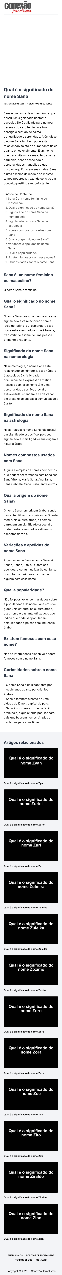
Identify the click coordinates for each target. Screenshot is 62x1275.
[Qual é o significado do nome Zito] (31, 1136)
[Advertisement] (31, 46)
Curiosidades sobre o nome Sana (32, 262)
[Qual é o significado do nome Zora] (31, 1053)
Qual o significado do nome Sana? (31, 207)
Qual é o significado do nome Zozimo (25, 990)
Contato (41, 1260)
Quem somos (15, 1255)
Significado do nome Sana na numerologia (28, 214)
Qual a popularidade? (23, 253)
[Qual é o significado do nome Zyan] (31, 763)
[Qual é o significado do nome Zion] (31, 1219)
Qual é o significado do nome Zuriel (24, 824)
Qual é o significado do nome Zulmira (25, 907)
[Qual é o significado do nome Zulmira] (31, 887)
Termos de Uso (24, 1260)
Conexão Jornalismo (43, 1271)
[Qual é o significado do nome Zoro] (31, 1011)
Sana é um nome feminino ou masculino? (27, 201)
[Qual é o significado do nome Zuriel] (31, 804)
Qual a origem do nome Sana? (28, 239)
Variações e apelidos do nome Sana (28, 246)
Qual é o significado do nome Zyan (24, 783)
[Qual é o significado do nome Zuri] (31, 846)
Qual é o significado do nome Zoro (24, 1031)
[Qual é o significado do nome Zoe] (31, 1094)
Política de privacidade (40, 1255)
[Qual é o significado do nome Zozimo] (31, 970)
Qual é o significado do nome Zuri (23, 866)
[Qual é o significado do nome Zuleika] (31, 929)
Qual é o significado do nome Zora (24, 1073)
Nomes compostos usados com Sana (29, 233)
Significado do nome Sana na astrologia (28, 223)
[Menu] (57, 7)
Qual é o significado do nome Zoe (23, 1114)
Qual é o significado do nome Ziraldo (25, 1197)
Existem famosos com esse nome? (32, 257)
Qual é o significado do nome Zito (23, 1155)
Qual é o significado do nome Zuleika (25, 948)
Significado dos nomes (40, 104)
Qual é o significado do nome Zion (24, 1238)
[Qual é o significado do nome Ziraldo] (31, 1177)
